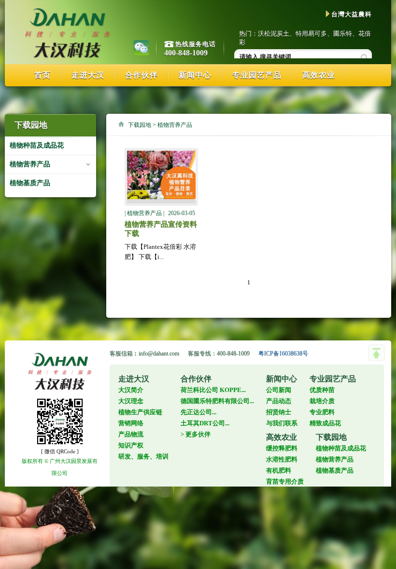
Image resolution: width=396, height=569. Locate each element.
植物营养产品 (30, 164)
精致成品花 (325, 423)
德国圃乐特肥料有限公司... (217, 401)
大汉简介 (130, 389)
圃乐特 (342, 33)
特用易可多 (311, 33)
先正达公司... (198, 412)
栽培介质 (322, 401)
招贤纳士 (278, 412)
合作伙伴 (141, 75)
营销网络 (130, 423)
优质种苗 (322, 389)
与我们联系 (281, 423)
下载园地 (139, 125)
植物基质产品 (30, 183)
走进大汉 (87, 75)
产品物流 (130, 434)
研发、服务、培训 (143, 456)
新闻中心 (195, 75)
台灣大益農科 (351, 14)
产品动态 (278, 401)
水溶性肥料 (281, 459)
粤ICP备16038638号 (283, 353)
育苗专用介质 (285, 481)
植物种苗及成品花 (37, 145)
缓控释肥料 (281, 448)
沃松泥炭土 (273, 33)
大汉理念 (130, 401)
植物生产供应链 (140, 412)
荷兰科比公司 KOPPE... (213, 389)
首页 (42, 75)
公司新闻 (278, 389)
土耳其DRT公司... (205, 423)
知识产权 (130, 445)
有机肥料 (278, 470)
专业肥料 (322, 412)
